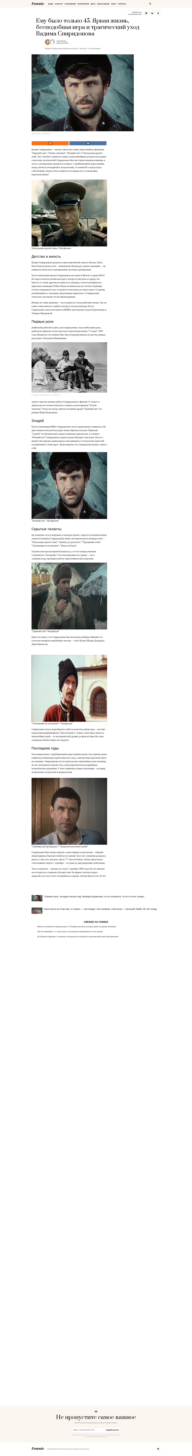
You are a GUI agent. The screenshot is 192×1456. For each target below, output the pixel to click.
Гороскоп (122, 4)
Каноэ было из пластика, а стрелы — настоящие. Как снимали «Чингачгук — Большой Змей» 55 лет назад (100, 909)
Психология (83, 4)
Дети (93, 4)
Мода (50, 4)
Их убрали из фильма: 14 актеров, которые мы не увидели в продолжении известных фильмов (77, 936)
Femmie (44, 3)
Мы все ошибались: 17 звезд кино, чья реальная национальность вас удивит (70, 931)
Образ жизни (103, 4)
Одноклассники (158, 13)
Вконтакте (152, 13)
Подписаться (112, 1430)
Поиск (150, 3)
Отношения (70, 4)
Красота (59, 4)
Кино (113, 4)
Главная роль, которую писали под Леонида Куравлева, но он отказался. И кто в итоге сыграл (94, 896)
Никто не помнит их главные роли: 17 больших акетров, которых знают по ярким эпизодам (76, 926)
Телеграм (146, 13)
